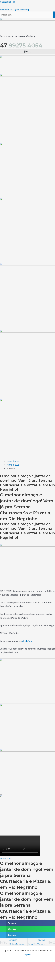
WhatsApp (27, 641)
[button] (27, 51)
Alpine (27, 954)
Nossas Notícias (7, 1)
